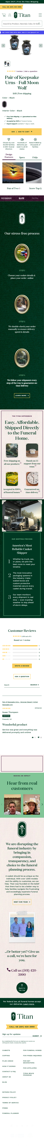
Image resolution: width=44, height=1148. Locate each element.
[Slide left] (3, 45)
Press (5, 1108)
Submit (36, 1036)
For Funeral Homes (32, 1050)
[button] (4, 15)
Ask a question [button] (22, 676)
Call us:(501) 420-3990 (24, 972)
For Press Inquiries (32, 1055)
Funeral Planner (10, 1113)
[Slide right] (40, 45)
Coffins (6, 1055)
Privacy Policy (9, 1097)
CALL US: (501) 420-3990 (11, 7)
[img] (6, 708)
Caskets (6, 1050)
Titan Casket (25, 1145)
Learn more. (28, 1004)
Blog (4, 1082)
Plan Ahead (7, 1061)
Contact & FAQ (9, 1071)
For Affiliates (30, 1068)
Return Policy (9, 1092)
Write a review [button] (22, 666)
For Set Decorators (28, 1062)
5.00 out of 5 (26, 636)
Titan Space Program (28, 1074)
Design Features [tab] (9, 155)
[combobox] (22, 24)
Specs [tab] (22, 157)
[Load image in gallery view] (7, 64)
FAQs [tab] (35, 157)
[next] (42, 804)
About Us (6, 1077)
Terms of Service (10, 1103)
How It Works (8, 1066)
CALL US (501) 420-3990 (21, 1027)
